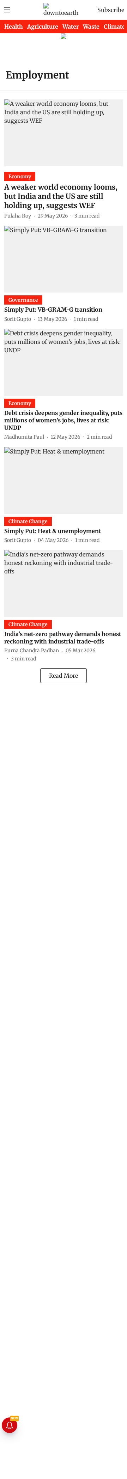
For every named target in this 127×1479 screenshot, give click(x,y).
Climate (114, 26)
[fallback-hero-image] (63, 132)
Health (13, 26)
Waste (91, 26)
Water (70, 26)
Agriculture (42, 26)
